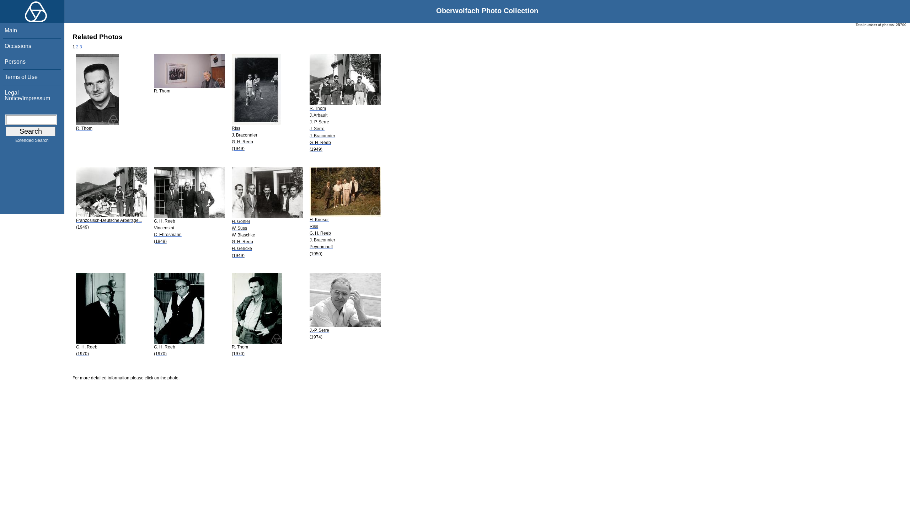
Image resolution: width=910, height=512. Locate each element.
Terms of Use (21, 77)
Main (11, 30)
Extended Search (32, 140)
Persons (15, 62)
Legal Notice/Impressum (27, 95)
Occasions (18, 46)
